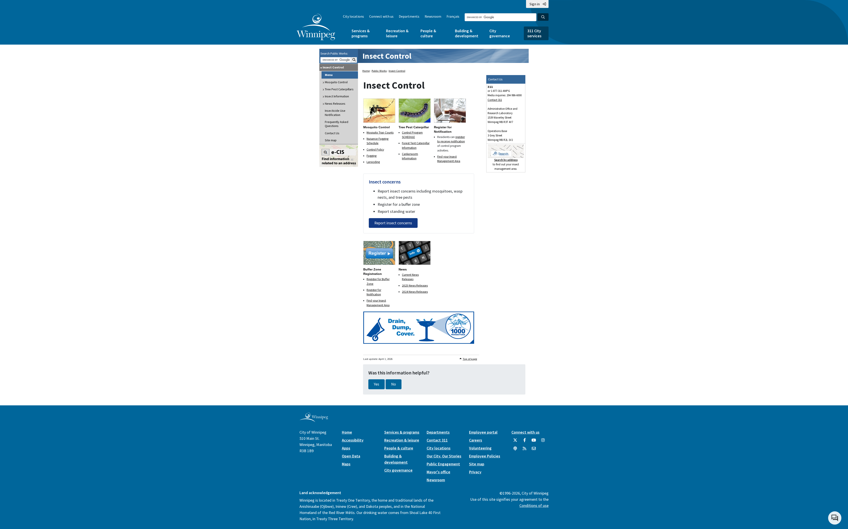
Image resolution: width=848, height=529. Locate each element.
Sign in (535, 4)
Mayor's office (438, 471)
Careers (475, 440)
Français (453, 16)
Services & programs (361, 33)
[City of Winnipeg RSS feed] (524, 450)
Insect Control (333, 67)
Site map (331, 140)
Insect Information (337, 96)
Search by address (506, 160)
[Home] (316, 27)
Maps (346, 464)
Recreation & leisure (397, 33)
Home (366, 70)
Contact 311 (495, 100)
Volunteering (480, 448)
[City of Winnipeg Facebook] (524, 442)
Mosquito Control (336, 82)
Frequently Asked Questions (336, 124)
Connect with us (381, 16)
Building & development (466, 33)
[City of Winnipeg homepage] (313, 420)
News (403, 269)
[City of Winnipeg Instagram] (543, 442)
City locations (353, 16)
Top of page (470, 359)
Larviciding (373, 162)
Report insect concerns (393, 223)
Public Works (379, 70)
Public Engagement (443, 464)
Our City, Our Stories (444, 456)
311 (490, 87)
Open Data (351, 456)
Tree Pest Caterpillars (339, 89)
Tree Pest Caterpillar (414, 127)
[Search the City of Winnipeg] (543, 17)
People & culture (428, 33)
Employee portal (483, 432)
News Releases (335, 104)
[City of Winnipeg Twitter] (515, 442)
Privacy (475, 471)
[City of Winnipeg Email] (534, 450)
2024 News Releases (415, 292)
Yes (376, 384)
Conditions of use (534, 505)
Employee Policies (484, 456)
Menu (329, 75)
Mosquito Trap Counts (380, 132)
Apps (346, 448)
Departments (409, 16)
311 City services (534, 33)
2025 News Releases (415, 285)
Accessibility (352, 440)
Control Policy (375, 149)
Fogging (372, 156)
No (393, 384)
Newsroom (433, 16)
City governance (499, 33)
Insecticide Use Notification (335, 113)
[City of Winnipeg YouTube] (534, 442)
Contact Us (332, 133)
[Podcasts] (515, 450)
